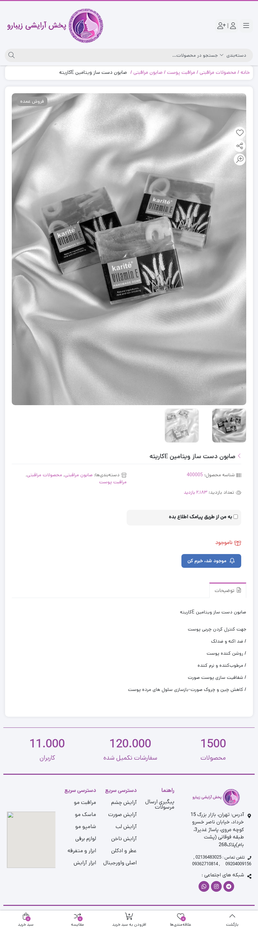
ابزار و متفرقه (82, 851)
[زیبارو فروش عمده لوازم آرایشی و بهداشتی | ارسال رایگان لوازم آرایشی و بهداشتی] (55, 25)
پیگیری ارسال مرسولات (159, 804)
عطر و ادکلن (124, 851)
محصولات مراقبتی (218, 72)
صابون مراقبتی (148, 72)
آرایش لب (126, 826)
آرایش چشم (124, 802)
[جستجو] (10, 55)
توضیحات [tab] (225, 591)
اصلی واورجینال (120, 863)
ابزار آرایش (85, 863)
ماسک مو (85, 814)
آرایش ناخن (124, 838)
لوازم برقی (85, 838)
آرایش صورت (122, 814)
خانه (245, 72)
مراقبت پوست (181, 72)
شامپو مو (85, 826)
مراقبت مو (85, 802)
